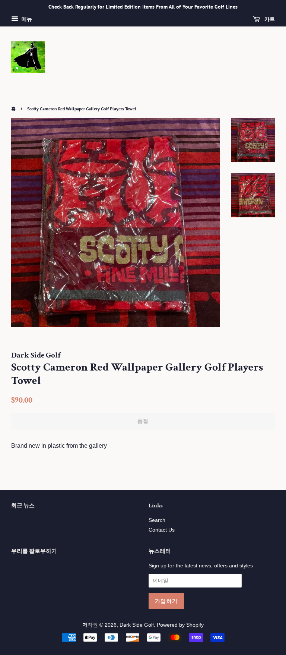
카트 (269, 19)
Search (157, 520)
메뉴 (26, 19)
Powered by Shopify (180, 625)
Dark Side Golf (137, 625)
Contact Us (162, 530)
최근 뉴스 (23, 505)
